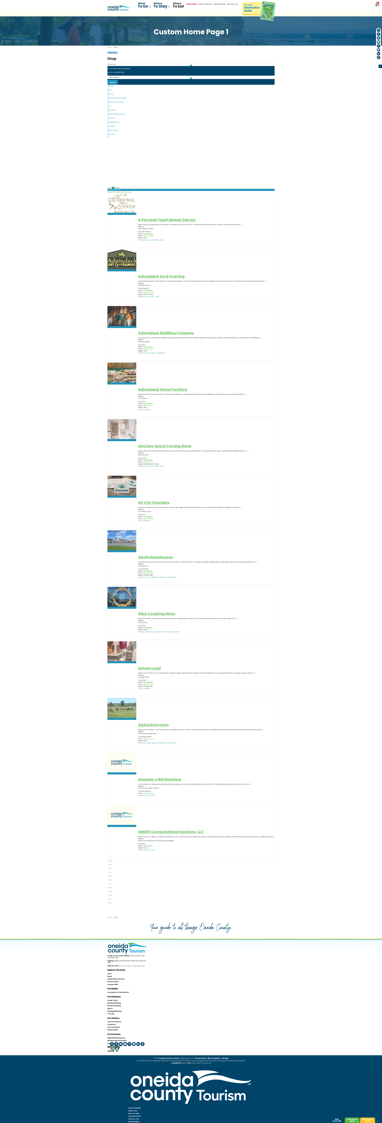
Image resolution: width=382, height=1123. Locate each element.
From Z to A (128, 192)
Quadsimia (176, 1063)
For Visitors (113, 1018)
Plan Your (133, 1119)
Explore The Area (116, 970)
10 (111, 895)
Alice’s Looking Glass (156, 613)
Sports (110, 1008)
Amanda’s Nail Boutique (159, 779)
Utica (109, 974)
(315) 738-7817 (148, 405)
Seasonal (134, 1116)
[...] (241, 225)
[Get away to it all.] (191, 1106)
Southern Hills (112, 984)
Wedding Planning (114, 1011)
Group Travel (112, 1000)
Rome (109, 976)
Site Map (225, 1058)
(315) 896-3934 (148, 292)
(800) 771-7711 (148, 462)
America (191, 4)
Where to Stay (133, 1113)
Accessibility (214, 1058)
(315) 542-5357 (148, 793)
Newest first (111, 192)
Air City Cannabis (154, 502)
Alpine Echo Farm (153, 724)
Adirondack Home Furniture (162, 389)
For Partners (114, 1034)
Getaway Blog (219, 4)
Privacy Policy (201, 1058)
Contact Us (111, 1024)
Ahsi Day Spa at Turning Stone (164, 446)
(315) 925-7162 (148, 684)
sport (121, 68)
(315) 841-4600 (148, 573)
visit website (148, 234)
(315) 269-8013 (148, 519)
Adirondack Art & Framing (161, 276)
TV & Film (110, 1014)
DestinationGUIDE (367, 1120)
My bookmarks (112, 53)
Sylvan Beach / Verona (116, 979)
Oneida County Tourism (169, 1058)
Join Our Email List (114, 1022)
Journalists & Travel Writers (118, 992)
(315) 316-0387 (148, 349)
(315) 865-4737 (148, 739)
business (127, 68)
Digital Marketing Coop (116, 1038)
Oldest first (120, 192)
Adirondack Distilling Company (166, 332)
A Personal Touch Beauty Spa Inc (167, 219)
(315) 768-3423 (148, 236)
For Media (112, 988)
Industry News (112, 1030)
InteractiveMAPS (352, 1120)
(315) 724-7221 (112, 966)
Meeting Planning (114, 1003)
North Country (113, 982)
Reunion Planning (114, 1006)
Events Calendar (205, 4)
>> (111, 903)
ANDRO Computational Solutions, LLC (171, 831)
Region (109, 74)
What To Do (132, 1111)
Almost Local (149, 668)
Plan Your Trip (232, 4)
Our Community (113, 1027)
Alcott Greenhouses (155, 557)
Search (112, 82)
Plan (336, 1120)
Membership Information (117, 1041)
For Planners (114, 996)
